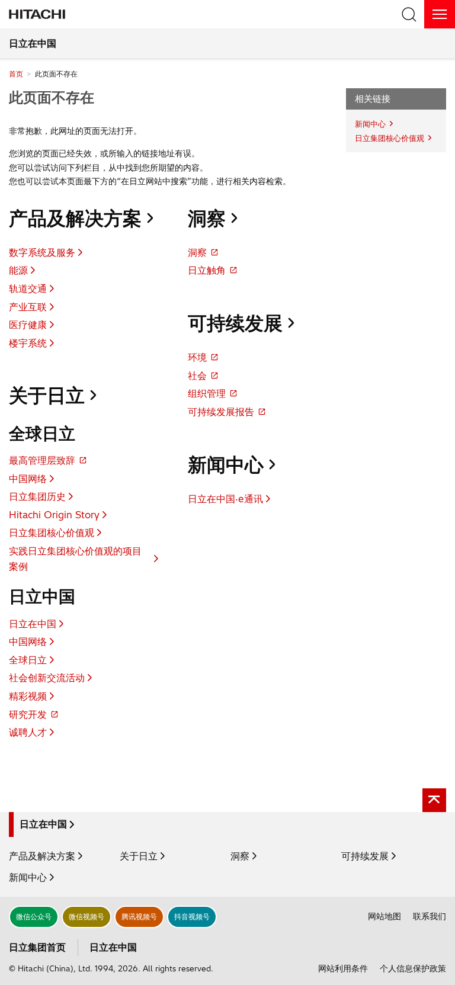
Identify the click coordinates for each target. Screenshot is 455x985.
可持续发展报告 (221, 412)
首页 (16, 73)
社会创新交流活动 (47, 678)
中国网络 (28, 479)
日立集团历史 (37, 496)
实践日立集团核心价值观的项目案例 (75, 558)
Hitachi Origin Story (54, 515)
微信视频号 (86, 916)
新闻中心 (226, 464)
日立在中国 (32, 43)
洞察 (207, 218)
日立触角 (207, 270)
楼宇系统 (28, 343)
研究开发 (28, 714)
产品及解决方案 (75, 218)
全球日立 (28, 660)
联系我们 (429, 916)
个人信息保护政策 (413, 968)
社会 (197, 375)
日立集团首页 (37, 947)
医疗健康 (28, 325)
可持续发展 (235, 323)
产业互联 (28, 307)
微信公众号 (34, 916)
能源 (18, 270)
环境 (197, 357)
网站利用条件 (343, 968)
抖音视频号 (192, 916)
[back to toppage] (434, 800)
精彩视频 (28, 696)
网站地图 (384, 916)
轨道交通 (28, 288)
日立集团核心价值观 (51, 532)
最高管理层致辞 (42, 460)
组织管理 (207, 393)
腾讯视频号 (139, 916)
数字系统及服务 (42, 252)
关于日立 (47, 395)
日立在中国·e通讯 (225, 499)
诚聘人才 (28, 732)
